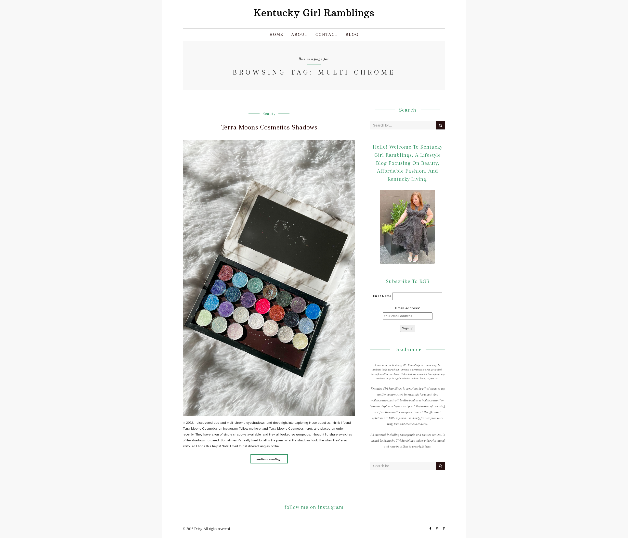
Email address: (407, 308)
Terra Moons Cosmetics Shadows (269, 127)
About (299, 34)
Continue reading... (269, 458)
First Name (382, 296)
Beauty (268, 113)
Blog (352, 34)
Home (276, 34)
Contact (326, 34)
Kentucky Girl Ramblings (314, 13)
